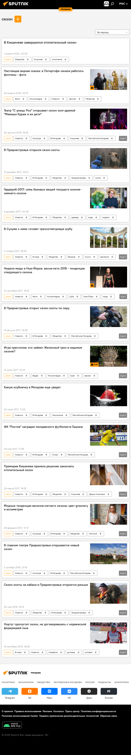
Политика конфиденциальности (98, 711)
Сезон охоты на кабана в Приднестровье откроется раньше (46, 585)
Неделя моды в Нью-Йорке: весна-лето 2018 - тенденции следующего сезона (44, 270)
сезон (7, 18)
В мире (36, 257)
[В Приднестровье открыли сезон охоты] (108, 158)
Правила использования (27, 711)
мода (90, 217)
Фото (17, 99)
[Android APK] (12, 725)
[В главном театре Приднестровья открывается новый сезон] (108, 553)
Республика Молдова (98, 138)
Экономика (57, 415)
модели (106, 217)
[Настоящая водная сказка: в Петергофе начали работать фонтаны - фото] (108, 79)
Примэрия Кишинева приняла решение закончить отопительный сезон (39, 468)
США (71, 296)
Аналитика (121, 682)
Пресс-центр (72, 711)
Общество (19, 59)
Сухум (88, 257)
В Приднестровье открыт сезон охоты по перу (36, 308)
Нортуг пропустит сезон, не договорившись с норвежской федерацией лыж (45, 626)
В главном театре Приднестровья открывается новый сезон (41, 547)
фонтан (72, 99)
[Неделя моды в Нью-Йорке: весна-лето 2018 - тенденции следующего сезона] (108, 277)
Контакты (58, 711)
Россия (89, 682)
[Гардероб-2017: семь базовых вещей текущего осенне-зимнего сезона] (108, 198)
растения (104, 257)
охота (98, 178)
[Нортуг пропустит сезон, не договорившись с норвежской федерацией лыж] (108, 632)
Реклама (47, 711)
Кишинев (38, 59)
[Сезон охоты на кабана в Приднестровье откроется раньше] (108, 593)
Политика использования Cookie (20, 715)
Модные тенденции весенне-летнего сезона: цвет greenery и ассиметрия (46, 507)
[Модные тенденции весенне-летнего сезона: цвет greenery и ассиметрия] (108, 514)
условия (88, 652)
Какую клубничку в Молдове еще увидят (32, 387)
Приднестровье (78, 178)
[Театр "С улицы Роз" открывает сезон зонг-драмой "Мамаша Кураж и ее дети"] (108, 119)
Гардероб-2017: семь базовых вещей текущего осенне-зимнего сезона (42, 191)
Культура (37, 138)
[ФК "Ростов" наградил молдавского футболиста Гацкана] (108, 435)
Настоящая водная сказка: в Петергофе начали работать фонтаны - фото (44, 73)
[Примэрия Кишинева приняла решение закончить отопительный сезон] (108, 474)
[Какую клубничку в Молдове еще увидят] (108, 395)
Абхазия (71, 257)
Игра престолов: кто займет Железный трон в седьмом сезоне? (43, 349)
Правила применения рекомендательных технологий (69, 715)
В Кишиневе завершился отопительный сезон (40, 42)
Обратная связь (108, 715)
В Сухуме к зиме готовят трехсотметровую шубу (38, 229)
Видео (35, 375)
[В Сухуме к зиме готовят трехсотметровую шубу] (108, 237)
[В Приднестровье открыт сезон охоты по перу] (108, 316)
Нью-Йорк (88, 296)
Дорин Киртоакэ (97, 494)
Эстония (93, 533)
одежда (74, 217)
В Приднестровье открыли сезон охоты (32, 150)
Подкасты (104, 682)
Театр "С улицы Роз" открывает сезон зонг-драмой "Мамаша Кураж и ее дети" (39, 112)
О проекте (7, 711)
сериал (87, 375)
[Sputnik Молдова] (17, 6)
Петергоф (90, 99)
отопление (57, 59)
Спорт (55, 454)
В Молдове (55, 138)
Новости (56, 99)
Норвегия (53, 652)
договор (71, 652)
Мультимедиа (36, 99)
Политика (8, 682)
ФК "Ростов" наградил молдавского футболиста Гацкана (43, 427)
